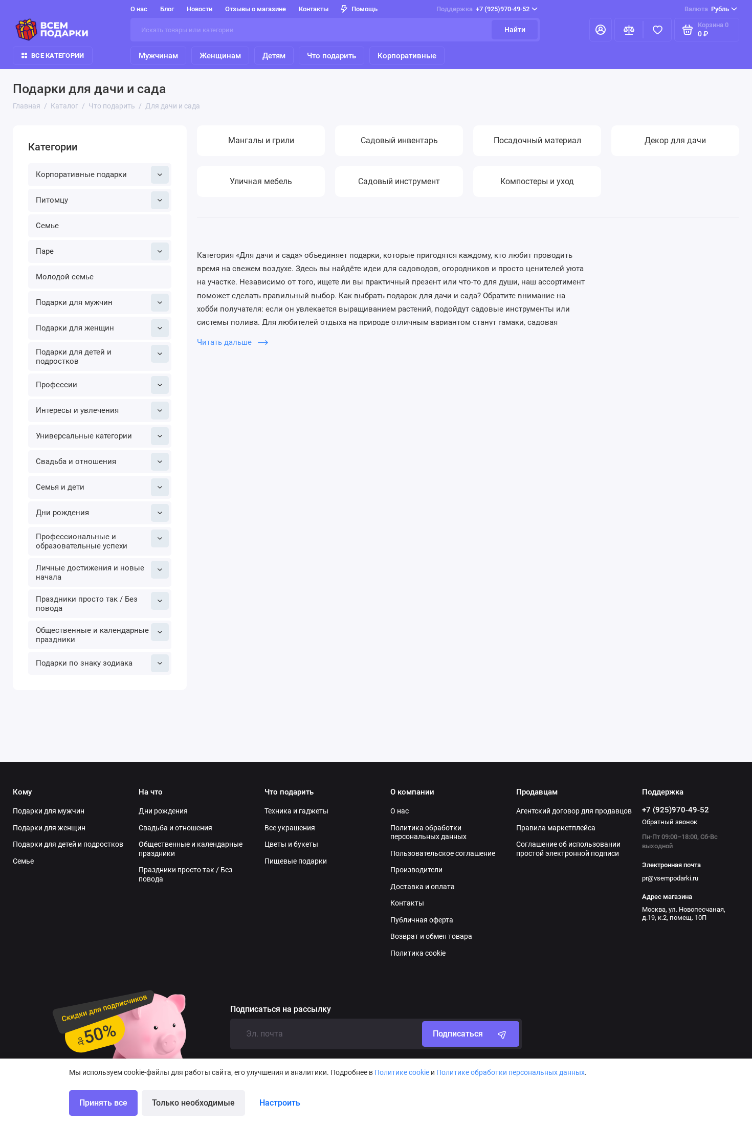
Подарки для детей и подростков (74, 356)
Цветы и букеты (291, 844)
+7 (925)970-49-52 (482, 9)
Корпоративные (407, 55)
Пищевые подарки (295, 861)
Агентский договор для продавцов (574, 811)
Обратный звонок (669, 822)
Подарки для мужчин (74, 302)
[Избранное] (657, 29)
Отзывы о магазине (255, 9)
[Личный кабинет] (600, 29)
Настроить (279, 1103)
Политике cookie (401, 1072)
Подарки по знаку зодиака (84, 663)
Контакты (313, 9)
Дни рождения (62, 512)
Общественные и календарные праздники (92, 635)
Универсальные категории (84, 435)
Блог (167, 9)
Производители (416, 870)
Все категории (57, 55)
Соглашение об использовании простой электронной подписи (568, 848)
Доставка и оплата (422, 887)
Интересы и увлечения (77, 410)
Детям (273, 55)
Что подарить (331, 55)
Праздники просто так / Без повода (87, 603)
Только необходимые (193, 1103)
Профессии (56, 384)
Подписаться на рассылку (280, 1009)
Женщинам (220, 55)
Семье (47, 225)
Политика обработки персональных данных (428, 832)
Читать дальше (225, 342)
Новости (199, 9)
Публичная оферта (421, 920)
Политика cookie (418, 953)
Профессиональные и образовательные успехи (81, 541)
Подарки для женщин (75, 328)
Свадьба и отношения (76, 461)
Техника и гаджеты (296, 811)
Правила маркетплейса (555, 828)
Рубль (706, 9)
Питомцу (52, 200)
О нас (399, 811)
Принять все (103, 1103)
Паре (45, 251)
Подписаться (458, 1034)
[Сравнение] (629, 29)
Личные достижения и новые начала (90, 572)
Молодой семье (65, 276)
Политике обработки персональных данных (510, 1072)
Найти (514, 30)
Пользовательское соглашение (442, 853)
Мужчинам (158, 55)
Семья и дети (60, 487)
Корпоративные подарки (81, 174)
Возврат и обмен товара (431, 936)
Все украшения (289, 828)
